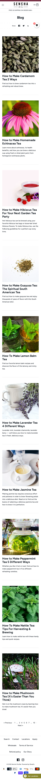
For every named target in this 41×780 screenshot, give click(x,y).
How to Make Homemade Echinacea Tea (18, 141)
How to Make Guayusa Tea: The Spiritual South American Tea (20, 289)
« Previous (8, 723)
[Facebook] (18, 760)
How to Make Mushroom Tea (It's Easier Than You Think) (18, 696)
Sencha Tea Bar (16, 764)
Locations (26, 739)
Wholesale (12, 745)
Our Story (28, 752)
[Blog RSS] (27, 25)
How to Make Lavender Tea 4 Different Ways (19, 424)
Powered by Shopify (28, 764)
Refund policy (15, 752)
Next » (20, 725)
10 (34, 723)
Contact (15, 739)
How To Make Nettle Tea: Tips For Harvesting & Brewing (18, 629)
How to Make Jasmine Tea (19, 489)
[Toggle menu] (3, 5)
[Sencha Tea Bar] (20, 4)
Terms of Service (26, 745)
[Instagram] (23, 760)
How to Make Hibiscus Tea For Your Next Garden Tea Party (19, 213)
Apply (34, 739)
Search (7, 739)
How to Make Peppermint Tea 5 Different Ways (19, 560)
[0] (36, 25)
